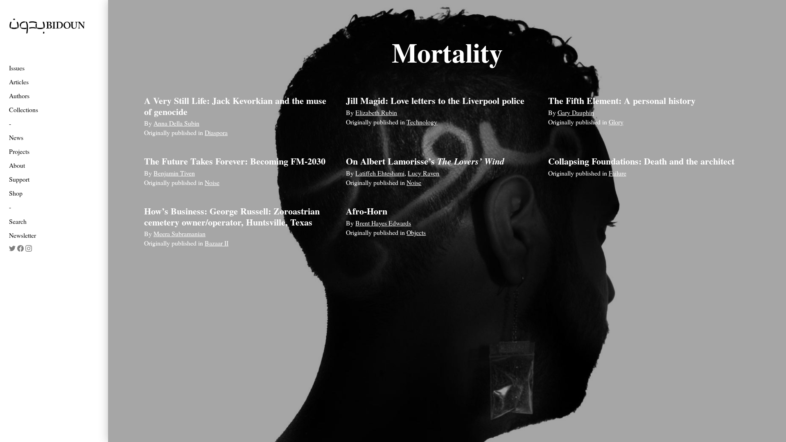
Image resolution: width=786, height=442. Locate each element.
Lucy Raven (423, 173)
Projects (19, 151)
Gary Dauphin (576, 112)
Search (18, 221)
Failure (617, 173)
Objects (416, 232)
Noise (212, 182)
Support (19, 179)
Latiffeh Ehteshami (379, 173)
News (16, 137)
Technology (422, 121)
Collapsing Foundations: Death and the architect (641, 161)
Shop (16, 193)
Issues (17, 67)
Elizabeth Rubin (376, 112)
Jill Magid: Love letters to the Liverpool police (435, 100)
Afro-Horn (366, 211)
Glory (616, 121)
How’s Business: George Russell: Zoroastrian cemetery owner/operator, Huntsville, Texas (232, 216)
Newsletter (22, 235)
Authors (19, 95)
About (17, 165)
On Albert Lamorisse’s (425, 161)
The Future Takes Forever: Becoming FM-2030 (234, 161)
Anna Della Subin (176, 123)
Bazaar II (216, 243)
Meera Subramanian (180, 233)
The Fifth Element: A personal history (622, 100)
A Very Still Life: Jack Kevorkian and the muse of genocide (235, 106)
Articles (19, 81)
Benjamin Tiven (174, 173)
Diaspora (216, 132)
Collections (23, 109)
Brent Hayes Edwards (383, 223)
